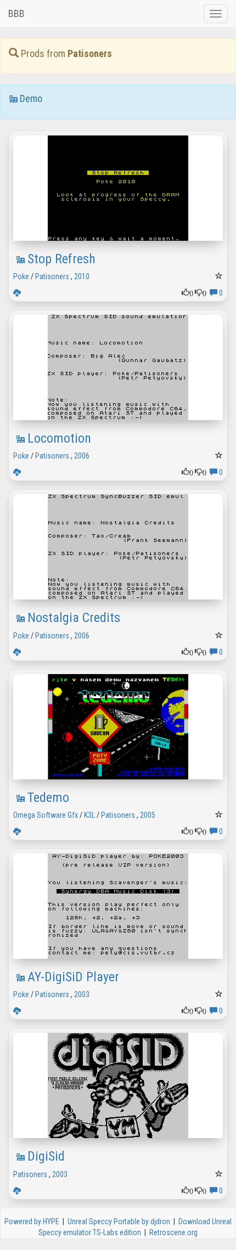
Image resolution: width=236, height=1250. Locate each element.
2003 (81, 994)
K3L (89, 815)
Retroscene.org (173, 1232)
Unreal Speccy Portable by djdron (119, 1221)
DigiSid (46, 1156)
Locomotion (59, 438)
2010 (81, 276)
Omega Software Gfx (45, 815)
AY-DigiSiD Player (73, 977)
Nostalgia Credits (73, 617)
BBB (16, 13)
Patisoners (52, 276)
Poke (21, 276)
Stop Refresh (61, 259)
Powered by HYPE (31, 1221)
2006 (81, 455)
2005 (147, 815)
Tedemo (48, 797)
